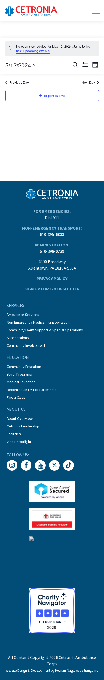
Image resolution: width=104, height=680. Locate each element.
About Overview (20, 418)
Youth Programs (19, 374)
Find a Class (16, 397)
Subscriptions (18, 337)
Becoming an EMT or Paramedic (31, 389)
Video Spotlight (19, 441)
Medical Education (21, 382)
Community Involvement (26, 345)
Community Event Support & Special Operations (45, 330)
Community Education (24, 366)
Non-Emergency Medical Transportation (38, 322)
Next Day (88, 82)
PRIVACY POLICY (52, 278)
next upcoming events (33, 50)
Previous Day (19, 82)
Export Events (54, 95)
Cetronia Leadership (23, 426)
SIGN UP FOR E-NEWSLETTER (52, 288)
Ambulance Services (23, 314)
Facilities (14, 433)
